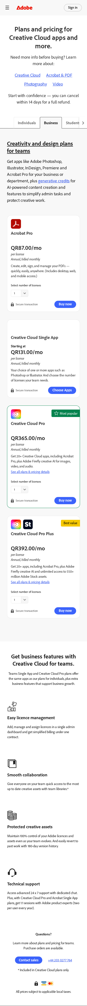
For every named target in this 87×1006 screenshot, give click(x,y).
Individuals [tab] (27, 123)
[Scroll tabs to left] (4, 123)
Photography (35, 84)
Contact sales (28, 960)
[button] (37, 983)
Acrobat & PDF (59, 75)
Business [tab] (51, 123)
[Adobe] (24, 7)
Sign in (73, 8)
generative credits (54, 181)
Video (58, 84)
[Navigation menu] (7, 7)
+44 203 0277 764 (60, 960)
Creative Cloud (27, 75)
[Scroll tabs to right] (83, 123)
